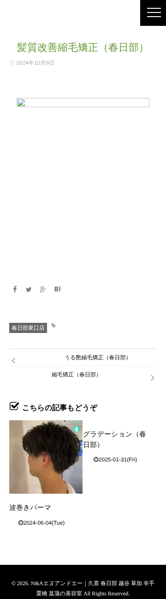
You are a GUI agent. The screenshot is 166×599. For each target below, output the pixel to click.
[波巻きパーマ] (46, 457)
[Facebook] (14, 290)
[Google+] (43, 290)
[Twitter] (29, 290)
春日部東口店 (28, 328)
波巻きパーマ (30, 508)
